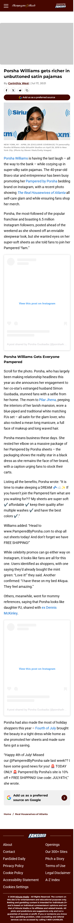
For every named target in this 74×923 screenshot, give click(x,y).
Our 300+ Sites (56, 852)
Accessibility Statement (21, 880)
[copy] (27, 90)
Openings (52, 845)
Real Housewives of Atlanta (31, 814)
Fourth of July (45, 728)
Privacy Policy (13, 866)
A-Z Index (52, 880)
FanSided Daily (14, 859)
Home (7, 814)
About (7, 845)
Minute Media (22, 897)
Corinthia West (18, 83)
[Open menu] (6, 5)
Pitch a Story (54, 859)
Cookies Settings (15, 887)
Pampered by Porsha (41, 181)
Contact (9, 852)
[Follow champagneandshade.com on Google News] (64, 798)
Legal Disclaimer (57, 873)
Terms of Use (55, 866)
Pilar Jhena (47, 400)
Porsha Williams (16, 158)
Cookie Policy (13, 873)
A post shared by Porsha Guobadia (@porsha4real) (38, 344)
